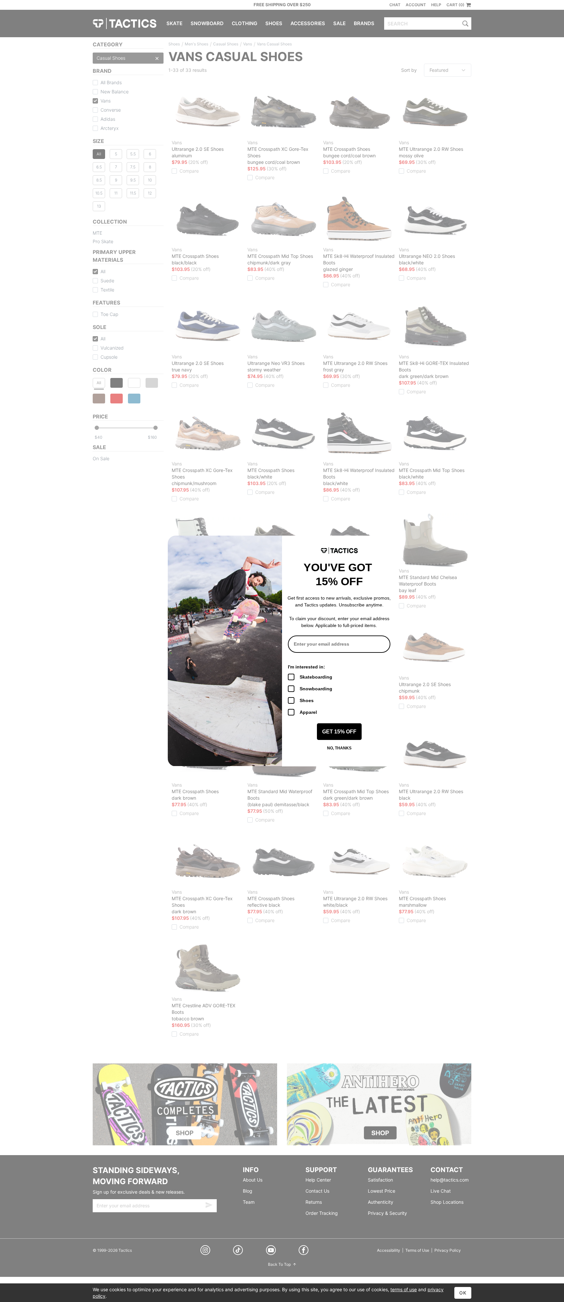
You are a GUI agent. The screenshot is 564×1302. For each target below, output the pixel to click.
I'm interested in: (306, 666)
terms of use (403, 1289)
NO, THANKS (339, 748)
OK (462, 1292)
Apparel (308, 712)
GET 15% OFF (339, 731)
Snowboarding (316, 688)
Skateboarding (316, 677)
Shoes (307, 700)
